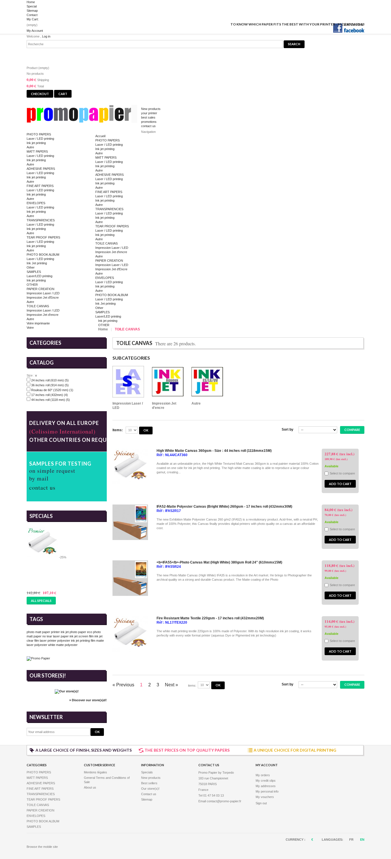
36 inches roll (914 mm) (50, 385)
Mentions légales (95, 772)
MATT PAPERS (37, 151)
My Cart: (33, 19)
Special (32, 6)
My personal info (267, 791)
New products (151, 109)
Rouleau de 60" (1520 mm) (52, 390)
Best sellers (149, 783)
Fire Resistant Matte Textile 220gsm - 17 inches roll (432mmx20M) (210, 618)
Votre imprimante (38, 323)
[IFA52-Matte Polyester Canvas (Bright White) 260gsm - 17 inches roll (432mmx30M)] (130, 539)
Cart (36, 55)
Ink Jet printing (37, 263)
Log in (46, 36)
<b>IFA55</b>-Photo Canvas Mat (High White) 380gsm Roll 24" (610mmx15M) (219, 562)
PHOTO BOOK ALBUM (43, 254)
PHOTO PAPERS (39, 134)
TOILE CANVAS (38, 306)
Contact (32, 15)
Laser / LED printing (40, 138)
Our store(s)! (47, 675)
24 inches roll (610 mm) (50, 380)
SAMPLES (34, 271)
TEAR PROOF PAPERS (43, 237)
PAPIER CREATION (40, 289)
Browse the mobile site (42, 846)
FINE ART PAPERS (40, 186)
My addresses (266, 786)
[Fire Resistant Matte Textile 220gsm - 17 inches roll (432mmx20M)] (130, 650)
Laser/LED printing (39, 276)
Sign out (261, 803)
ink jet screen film (82, 636)
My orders (263, 775)
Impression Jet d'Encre (43, 297)
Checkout (40, 94)
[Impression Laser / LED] (128, 382)
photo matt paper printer (43, 632)
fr (351, 839)
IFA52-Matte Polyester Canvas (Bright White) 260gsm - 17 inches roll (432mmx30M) (224, 507)
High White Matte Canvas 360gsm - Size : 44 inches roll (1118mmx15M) (214, 451)
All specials (41, 600)
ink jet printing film (83, 640)
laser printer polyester (55, 640)
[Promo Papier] (84, 115)
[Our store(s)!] (67, 691)
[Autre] (207, 382)
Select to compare (342, 473)
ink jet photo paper (73, 632)
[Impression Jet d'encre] (167, 382)
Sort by (287, 429)
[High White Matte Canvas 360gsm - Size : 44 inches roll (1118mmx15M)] (130, 483)
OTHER (32, 284)
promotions (149, 121)
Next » (171, 684)
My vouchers (265, 797)
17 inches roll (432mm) (49, 395)
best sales (148, 117)
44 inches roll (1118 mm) (50, 399)
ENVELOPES (36, 203)
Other (31, 267)
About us (90, 787)
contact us (148, 126)
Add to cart (340, 484)
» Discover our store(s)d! (88, 700)
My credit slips (266, 780)
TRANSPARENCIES (41, 220)
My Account (35, 30)
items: (192, 685)
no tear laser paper (55, 636)
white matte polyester (63, 645)
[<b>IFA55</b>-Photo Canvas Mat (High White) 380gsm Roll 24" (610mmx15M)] (130, 594)
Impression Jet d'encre (42, 314)
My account (267, 765)
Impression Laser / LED (43, 293)
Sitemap (32, 10)
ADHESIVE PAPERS (41, 168)
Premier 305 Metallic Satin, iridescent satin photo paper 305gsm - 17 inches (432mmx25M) (66, 572)
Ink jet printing (36, 143)
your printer (149, 113)
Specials (41, 516)
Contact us (148, 794)
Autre (30, 147)
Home (31, 2)
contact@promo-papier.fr (224, 801)
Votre (30, 327)
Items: (117, 430)
